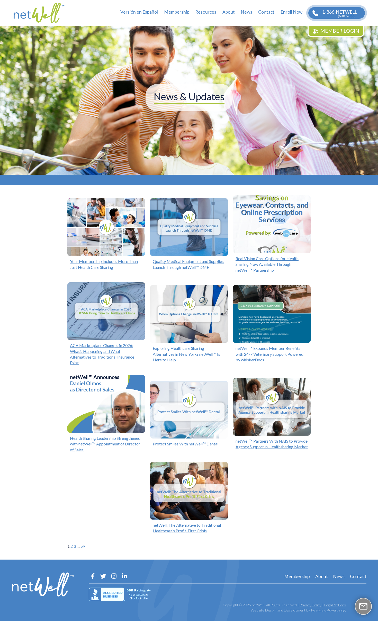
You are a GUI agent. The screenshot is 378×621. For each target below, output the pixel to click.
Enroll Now (291, 12)
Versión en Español (139, 12)
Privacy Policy (310, 605)
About (228, 12)
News (246, 12)
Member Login (339, 31)
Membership (176, 12)
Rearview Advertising (328, 610)
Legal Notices (335, 605)
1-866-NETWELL (339, 13)
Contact (266, 12)
